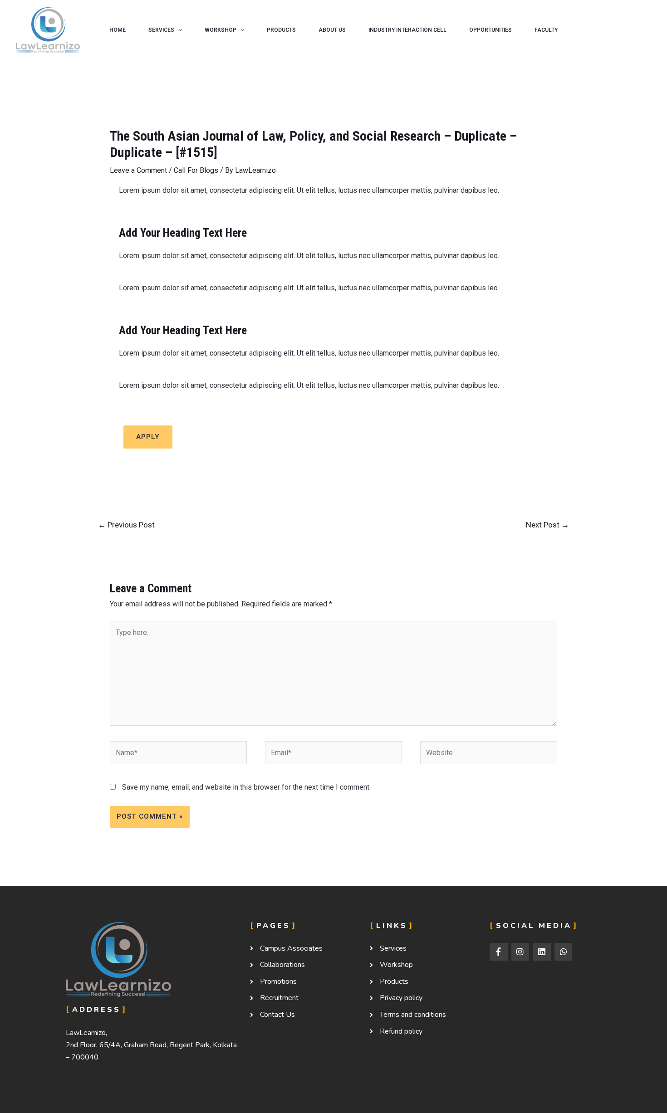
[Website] (488, 754)
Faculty (546, 30)
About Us (332, 30)
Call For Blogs (196, 170)
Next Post (547, 524)
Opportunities (490, 30)
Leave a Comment (138, 170)
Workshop (220, 30)
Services (161, 30)
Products (281, 30)
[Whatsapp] (563, 952)
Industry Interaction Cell (407, 30)
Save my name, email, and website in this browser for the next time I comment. (246, 787)
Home (117, 30)
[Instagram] (520, 952)
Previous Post (126, 524)
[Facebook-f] (499, 952)
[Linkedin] (542, 952)
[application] (178, 30)
